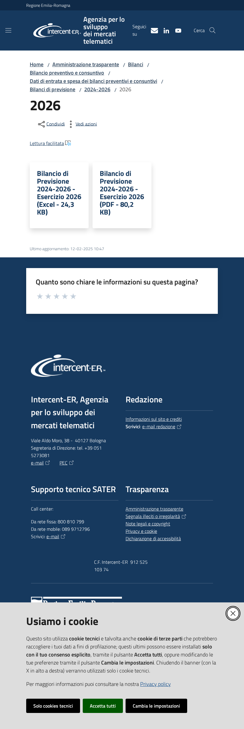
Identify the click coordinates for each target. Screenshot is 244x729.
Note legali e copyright (148, 523)
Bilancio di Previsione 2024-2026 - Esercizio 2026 (59, 192)
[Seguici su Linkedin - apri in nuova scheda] (164, 30)
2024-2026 (97, 89)
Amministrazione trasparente (85, 64)
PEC (64, 462)
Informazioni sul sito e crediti (154, 419)
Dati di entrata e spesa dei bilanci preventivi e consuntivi (93, 81)
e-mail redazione (158, 426)
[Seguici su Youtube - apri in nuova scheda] (176, 30)
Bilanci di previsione (52, 89)
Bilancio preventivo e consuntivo (67, 73)
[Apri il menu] (8, 30)
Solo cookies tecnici (53, 705)
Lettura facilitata (47, 143)
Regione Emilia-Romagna (48, 5)
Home (36, 64)
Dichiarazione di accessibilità (153, 538)
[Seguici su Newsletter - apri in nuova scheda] (152, 30)
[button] (212, 30)
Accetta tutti (103, 705)
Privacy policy (155, 684)
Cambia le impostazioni (156, 705)
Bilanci (135, 64)
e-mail (37, 462)
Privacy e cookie (141, 531)
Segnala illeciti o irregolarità (153, 516)
